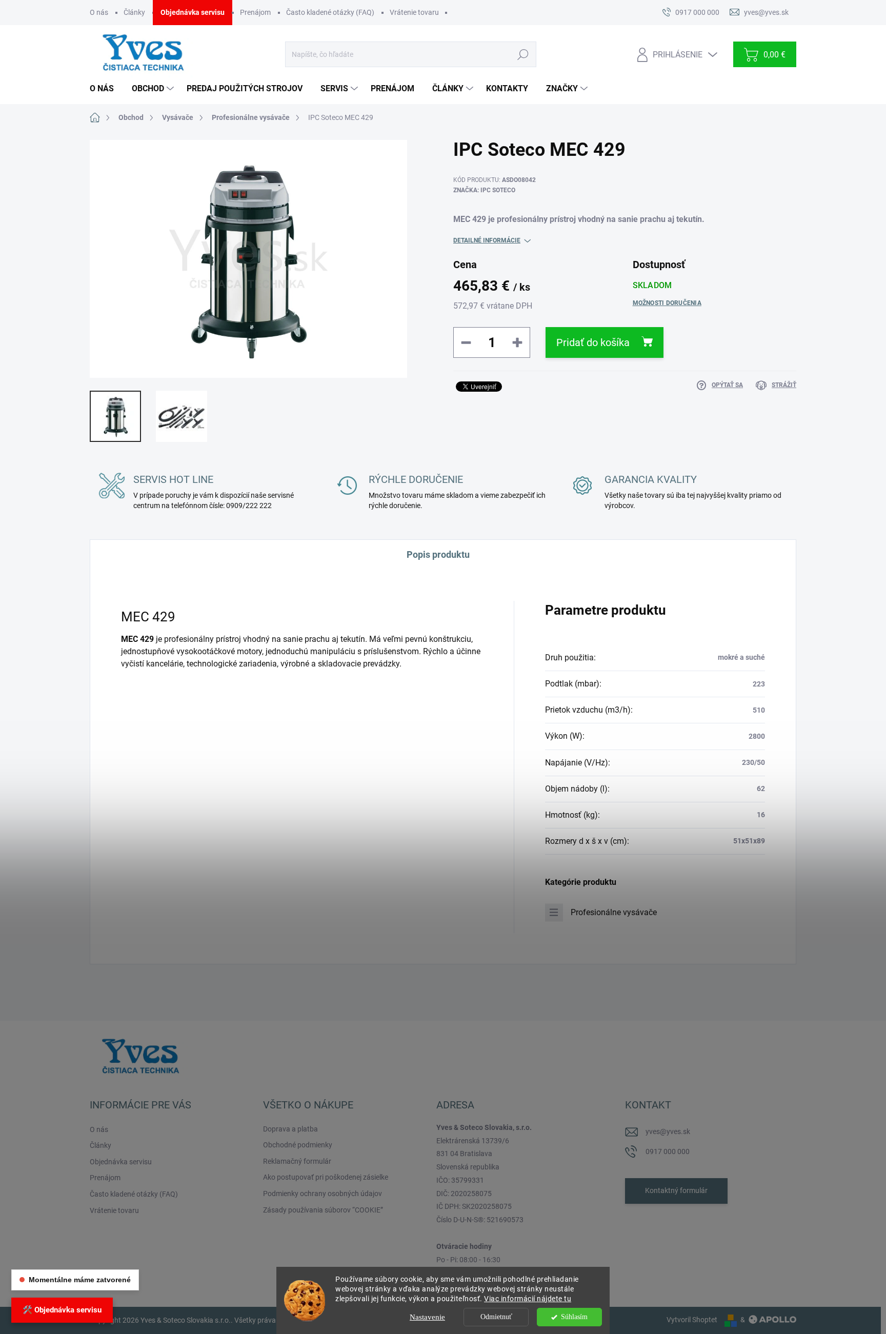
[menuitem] (106, 88)
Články (134, 12)
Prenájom (255, 12)
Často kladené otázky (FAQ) (330, 12)
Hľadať (523, 54)
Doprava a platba (290, 1129)
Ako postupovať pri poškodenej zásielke (325, 1177)
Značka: (484, 190)
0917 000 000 (668, 1151)
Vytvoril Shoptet (692, 1320)
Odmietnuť (496, 1317)
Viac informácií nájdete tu (527, 1299)
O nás (99, 12)
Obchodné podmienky (297, 1145)
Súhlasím (574, 1317)
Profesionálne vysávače (614, 912)
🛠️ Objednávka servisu (62, 1310)
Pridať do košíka (593, 342)
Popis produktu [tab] (438, 554)
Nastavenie (427, 1317)
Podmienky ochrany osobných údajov (322, 1193)
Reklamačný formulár (297, 1161)
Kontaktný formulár (676, 1190)
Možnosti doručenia (667, 303)
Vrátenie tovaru (414, 12)
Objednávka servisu (192, 12)
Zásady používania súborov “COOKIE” (323, 1210)
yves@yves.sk (668, 1131)
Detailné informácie (486, 240)
